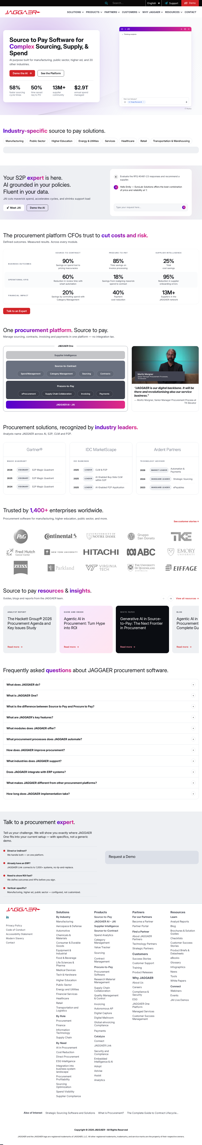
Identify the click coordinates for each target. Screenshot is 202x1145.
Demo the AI (20, 73)
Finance (60, 1025)
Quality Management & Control (106, 997)
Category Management (61, 373)
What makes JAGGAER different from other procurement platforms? (51, 782)
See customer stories (185, 521)
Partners (110, 12)
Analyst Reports (179, 921)
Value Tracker (102, 947)
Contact (190, 12)
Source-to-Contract (65, 366)
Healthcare (62, 998)
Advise (98, 1070)
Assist (97, 1075)
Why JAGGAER (151, 12)
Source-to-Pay (103, 916)
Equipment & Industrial (63, 952)
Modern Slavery (15, 938)
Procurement (63, 1020)
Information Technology (63, 1031)
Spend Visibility (65, 1091)
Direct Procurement (67, 1056)
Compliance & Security (140, 993)
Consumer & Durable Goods (68, 944)
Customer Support (143, 963)
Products (92, 12)
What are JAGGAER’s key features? (29, 717)
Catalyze (99, 1036)
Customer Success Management (143, 1017)
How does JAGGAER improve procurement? (35, 750)
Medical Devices (66, 970)
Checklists (176, 938)
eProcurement (29, 393)
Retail (59, 1003)
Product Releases (142, 972)
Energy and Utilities (67, 989)
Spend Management (31, 373)
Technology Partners (144, 943)
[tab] (14, 141)
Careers (137, 987)
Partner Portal (140, 926)
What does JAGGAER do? (23, 684)
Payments (104, 393)
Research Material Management (104, 981)
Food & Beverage (66, 957)
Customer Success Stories (181, 944)
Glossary (175, 962)
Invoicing (85, 393)
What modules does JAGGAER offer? (31, 728)
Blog (173, 926)
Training (137, 967)
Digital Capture (103, 1013)
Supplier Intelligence (106, 926)
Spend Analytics (103, 935)
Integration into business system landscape (65, 1068)
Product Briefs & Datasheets (179, 952)
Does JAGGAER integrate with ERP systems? (36, 772)
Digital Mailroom (104, 1017)
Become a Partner (142, 921)
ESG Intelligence (65, 1061)
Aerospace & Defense (69, 926)
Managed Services (143, 1011)
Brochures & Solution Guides (182, 932)
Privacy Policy (14, 925)
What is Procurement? (111, 1112)
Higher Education (66, 980)
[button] (154, 3)
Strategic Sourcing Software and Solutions (70, 1112)
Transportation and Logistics (67, 1009)
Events (174, 995)
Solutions (74, 12)
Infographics (177, 967)
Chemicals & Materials (63, 936)
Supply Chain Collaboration (58, 393)
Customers (129, 12)
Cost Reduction (65, 1052)
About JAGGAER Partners (142, 938)
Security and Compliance (101, 1052)
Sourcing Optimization (63, 1085)
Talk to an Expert (16, 311)
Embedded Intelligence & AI (103, 1060)
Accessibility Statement (19, 934)
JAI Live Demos (179, 1000)
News (173, 971)
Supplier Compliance (68, 1096)
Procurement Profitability (63, 1078)
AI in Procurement (66, 1047)
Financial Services (66, 994)
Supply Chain (64, 1037)
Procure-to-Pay (65, 386)
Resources (172, 12)
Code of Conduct (15, 929)
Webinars (175, 990)
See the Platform (51, 73)
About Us (137, 982)
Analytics (99, 1080)
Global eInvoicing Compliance (104, 1024)
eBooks (174, 957)
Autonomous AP (103, 1008)
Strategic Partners (142, 948)
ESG (134, 999)
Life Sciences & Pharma (65, 964)
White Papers (178, 980)
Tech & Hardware (66, 974)
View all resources (187, 598)
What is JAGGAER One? (22, 695)
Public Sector (64, 984)
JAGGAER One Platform (140, 1005)
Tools (173, 976)
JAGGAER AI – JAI (105, 921)
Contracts (105, 373)
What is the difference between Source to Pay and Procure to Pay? (50, 706)
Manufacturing (64, 921)
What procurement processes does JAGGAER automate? (44, 739)
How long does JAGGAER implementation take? (38, 793)
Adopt (97, 1066)
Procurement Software (101, 973)
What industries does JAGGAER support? (34, 761)
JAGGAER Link (102, 1045)
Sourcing (86, 373)
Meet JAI (15, 207)
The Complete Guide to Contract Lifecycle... (152, 1112)
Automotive (63, 930)
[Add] (125, 102)
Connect (99, 1040)
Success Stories (141, 958)
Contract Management (102, 960)
